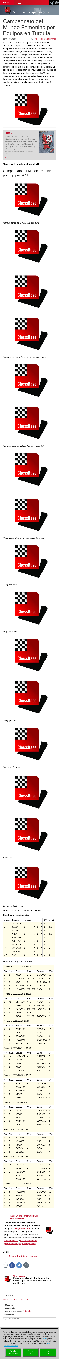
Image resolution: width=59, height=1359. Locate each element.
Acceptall (47, 1352)
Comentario (8, 1315)
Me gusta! (38, 39)
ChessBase (19, 1276)
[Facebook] (12, 1265)
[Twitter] (19, 1265)
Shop (6, 3)
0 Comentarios (50, 39)
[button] (19, 2)
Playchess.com (22, 1228)
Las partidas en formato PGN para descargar (24, 1217)
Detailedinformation (13, 1352)
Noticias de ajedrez (27, 12)
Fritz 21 (9, 132)
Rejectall (30, 1352)
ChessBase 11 (11, 1240)
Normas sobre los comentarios (15, 1299)
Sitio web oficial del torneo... (24, 1256)
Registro (28, 1311)
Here (45, 1339)
